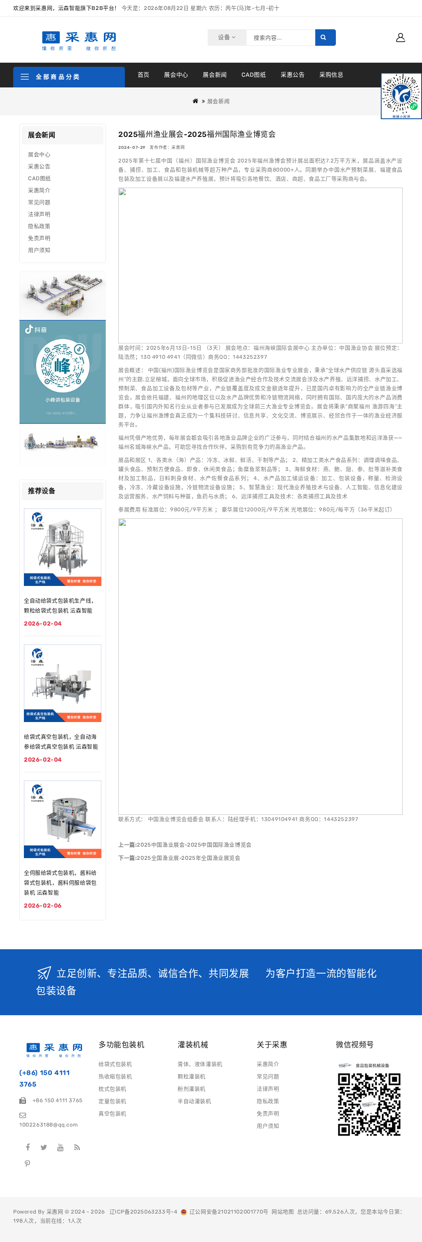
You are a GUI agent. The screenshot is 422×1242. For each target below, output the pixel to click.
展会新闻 (215, 74)
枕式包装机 (112, 1089)
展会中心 (176, 74)
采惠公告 (293, 74)
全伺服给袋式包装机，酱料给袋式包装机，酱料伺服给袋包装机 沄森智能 (60, 883)
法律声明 (39, 214)
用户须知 (39, 250)
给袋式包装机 (115, 1064)
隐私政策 (39, 226)
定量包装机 (112, 1101)
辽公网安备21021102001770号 (228, 1212)
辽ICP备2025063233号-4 (144, 1212)
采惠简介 (39, 190)
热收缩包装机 (115, 1076)
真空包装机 (112, 1113)
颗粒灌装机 (192, 1076)
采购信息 (331, 74)
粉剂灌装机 (192, 1089)
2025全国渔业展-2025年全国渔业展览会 (188, 858)
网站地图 (283, 1212)
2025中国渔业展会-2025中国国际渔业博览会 (194, 845)
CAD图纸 (253, 74)
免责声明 (39, 238)
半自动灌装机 (194, 1101)
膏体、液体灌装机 (200, 1064)
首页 (144, 74)
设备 (225, 37)
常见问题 (39, 202)
